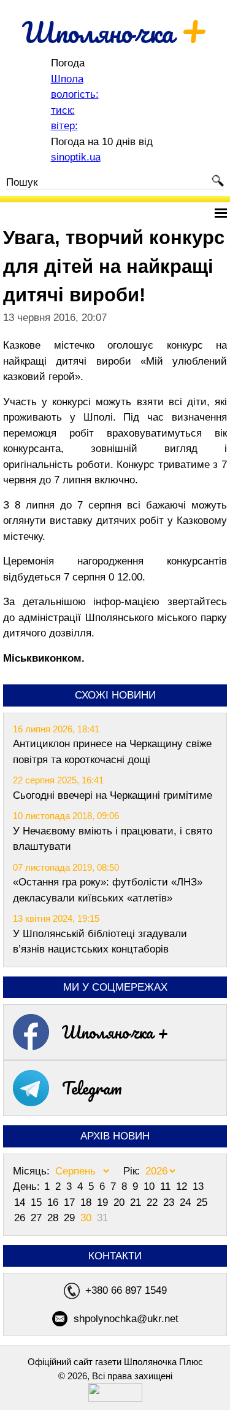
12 (183, 1186)
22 (154, 1202)
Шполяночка (115, 32)
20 (120, 1202)
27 (38, 1218)
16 (54, 1202)
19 (104, 1202)
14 (21, 1202)
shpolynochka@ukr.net (126, 1319)
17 (71, 1202)
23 (170, 1202)
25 (201, 1202)
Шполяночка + (115, 1031)
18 (87, 1202)
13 (198, 1186)
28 (54, 1218)
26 (21, 1218)
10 (151, 1186)
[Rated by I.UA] (115, 1398)
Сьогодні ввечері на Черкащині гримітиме (112, 795)
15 (38, 1202)
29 (71, 1218)
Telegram (92, 1087)
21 (137, 1202)
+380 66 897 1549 (126, 1290)
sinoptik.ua (76, 157)
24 (187, 1202)
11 (167, 1186)
